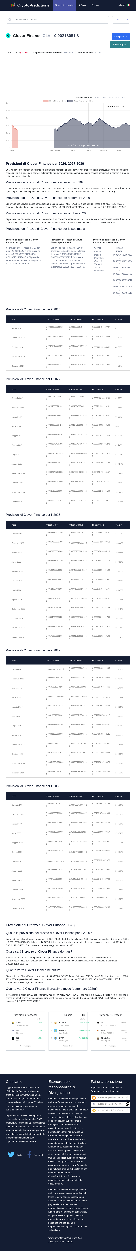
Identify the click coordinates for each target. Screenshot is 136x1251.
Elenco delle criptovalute (64, 5)
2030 (124, 97)
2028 (110, 97)
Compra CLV (120, 36)
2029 (117, 97)
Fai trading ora (120, 44)
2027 (104, 97)
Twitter (83, 5)
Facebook (95, 5)
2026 (97, 97)
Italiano (122, 5)
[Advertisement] (68, 74)
